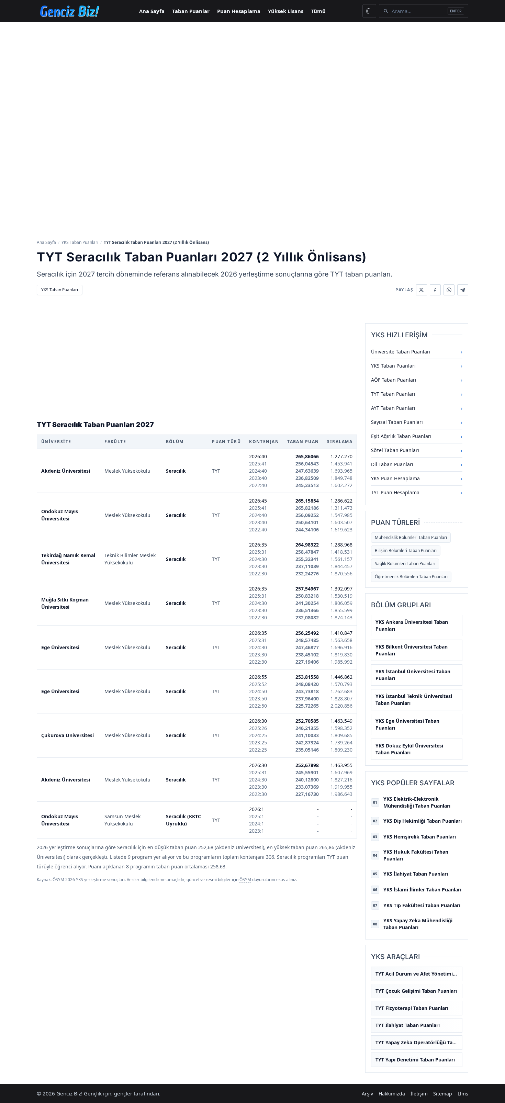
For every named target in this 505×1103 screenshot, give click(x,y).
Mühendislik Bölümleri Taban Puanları (411, 537)
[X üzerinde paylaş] (421, 289)
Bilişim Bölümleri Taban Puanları (406, 550)
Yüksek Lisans (285, 11)
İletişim (419, 1093)
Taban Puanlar (191, 11)
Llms (463, 1093)
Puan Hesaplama (238, 11)
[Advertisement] (252, 74)
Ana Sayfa (152, 11)
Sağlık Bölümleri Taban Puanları (405, 563)
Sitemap (442, 1093)
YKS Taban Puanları (79, 242)
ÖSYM (245, 879)
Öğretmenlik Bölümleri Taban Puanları (411, 576)
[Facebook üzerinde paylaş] (435, 289)
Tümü (318, 11)
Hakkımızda (392, 1093)
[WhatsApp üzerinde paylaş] (449, 289)
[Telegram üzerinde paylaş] (462, 289)
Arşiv (367, 1093)
